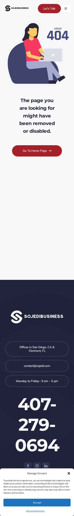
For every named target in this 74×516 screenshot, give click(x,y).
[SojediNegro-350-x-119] (16, 5)
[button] (69, 473)
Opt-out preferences (35, 511)
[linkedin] (46, 465)
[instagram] (37, 465)
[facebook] (28, 465)
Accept (37, 502)
